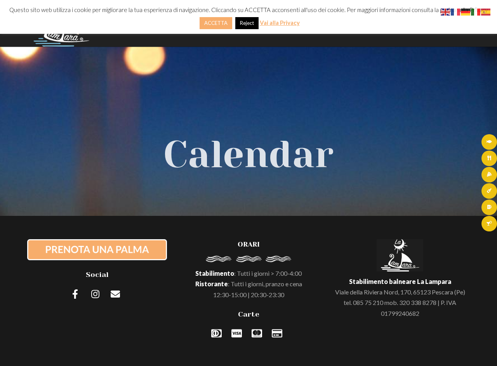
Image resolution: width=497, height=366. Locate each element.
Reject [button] (247, 23)
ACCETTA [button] (216, 23)
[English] (446, 11)
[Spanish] (486, 11)
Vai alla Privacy (280, 22)
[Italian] (476, 11)
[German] (466, 11)
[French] (456, 11)
